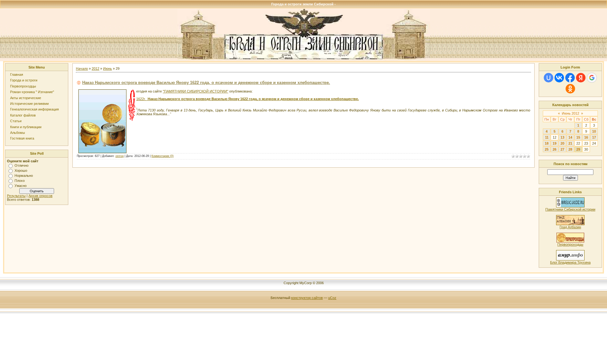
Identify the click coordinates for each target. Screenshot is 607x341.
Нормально (24, 175)
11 (547, 137)
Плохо (20, 180)
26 (554, 149)
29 (578, 149)
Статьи (15, 121)
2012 (95, 68)
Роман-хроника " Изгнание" (32, 92)
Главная (16, 74)
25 (547, 149)
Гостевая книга (22, 138)
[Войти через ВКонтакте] (559, 77)
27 (562, 149)
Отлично (21, 165)
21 (570, 143)
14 (570, 137)
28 (570, 149)
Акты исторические (25, 98)
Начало (82, 68)
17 (594, 137)
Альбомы (17, 133)
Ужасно (21, 186)
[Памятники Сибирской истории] (570, 206)
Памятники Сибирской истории (570, 209)
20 (562, 143)
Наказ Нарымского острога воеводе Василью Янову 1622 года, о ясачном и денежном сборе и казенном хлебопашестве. (206, 82)
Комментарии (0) (162, 156)
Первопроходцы (23, 86)
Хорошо (21, 170)
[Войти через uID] (548, 77)
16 (586, 137)
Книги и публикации (25, 127)
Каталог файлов (23, 115)
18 (547, 143)
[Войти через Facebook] (570, 77)
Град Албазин (570, 227)
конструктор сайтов (307, 298)
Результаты (16, 196)
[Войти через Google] (592, 78)
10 (594, 131)
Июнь (107, 68)
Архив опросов (40, 196)
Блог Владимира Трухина (570, 262)
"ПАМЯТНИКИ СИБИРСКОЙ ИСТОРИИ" (195, 91)
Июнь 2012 (570, 113)
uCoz (332, 298)
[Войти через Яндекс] (581, 77)
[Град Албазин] (570, 224)
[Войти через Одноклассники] (570, 88)
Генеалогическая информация (34, 109)
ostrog (119, 156)
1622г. (247, 99)
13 (562, 137)
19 (554, 143)
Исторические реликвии (29, 103)
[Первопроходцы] (570, 241)
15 (578, 137)
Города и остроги (23, 80)
